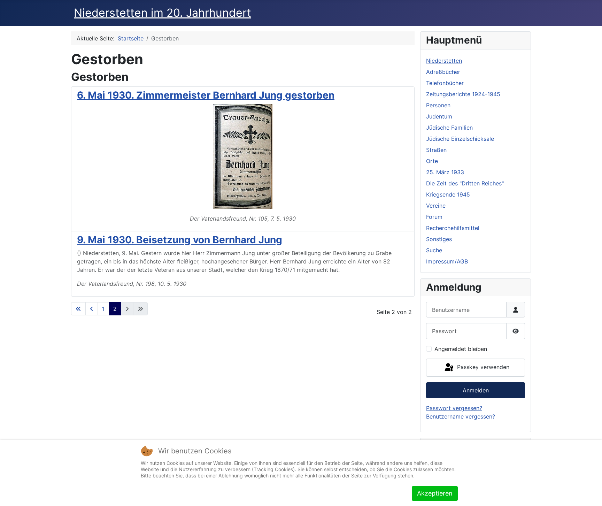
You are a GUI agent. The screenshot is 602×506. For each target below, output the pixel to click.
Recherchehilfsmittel (452, 227)
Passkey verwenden (482, 366)
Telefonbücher (445, 82)
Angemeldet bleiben (460, 348)
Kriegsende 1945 (448, 194)
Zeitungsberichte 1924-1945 (463, 94)
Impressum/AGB (447, 261)
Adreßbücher (443, 71)
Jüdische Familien (449, 127)
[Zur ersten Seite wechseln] (78, 308)
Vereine (436, 205)
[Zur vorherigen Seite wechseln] (91, 308)
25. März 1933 (445, 172)
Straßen (436, 149)
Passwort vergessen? (454, 408)
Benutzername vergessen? (460, 416)
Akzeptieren (435, 493)
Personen (438, 105)
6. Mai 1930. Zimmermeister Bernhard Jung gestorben (205, 95)
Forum (434, 216)
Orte (432, 161)
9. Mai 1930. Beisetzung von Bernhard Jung (179, 240)
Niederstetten (444, 60)
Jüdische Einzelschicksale (460, 138)
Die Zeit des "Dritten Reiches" (465, 183)
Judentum (439, 116)
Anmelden (476, 390)
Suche (434, 250)
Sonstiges (439, 239)
